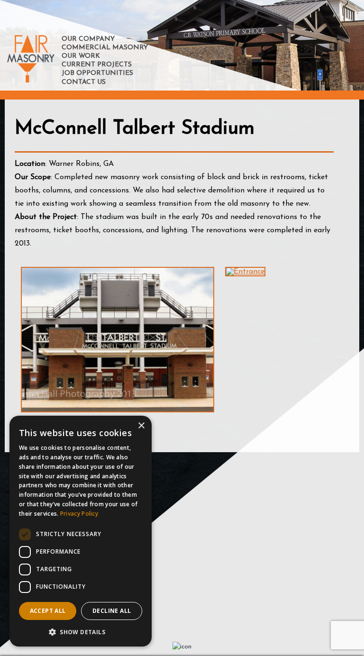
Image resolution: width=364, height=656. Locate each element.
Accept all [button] (48, 611)
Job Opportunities (97, 73)
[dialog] (80, 531)
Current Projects (97, 64)
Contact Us (84, 82)
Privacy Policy (79, 514)
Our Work (81, 56)
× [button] (141, 425)
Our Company (88, 39)
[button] (80, 631)
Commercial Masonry (105, 47)
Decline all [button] (111, 611)
